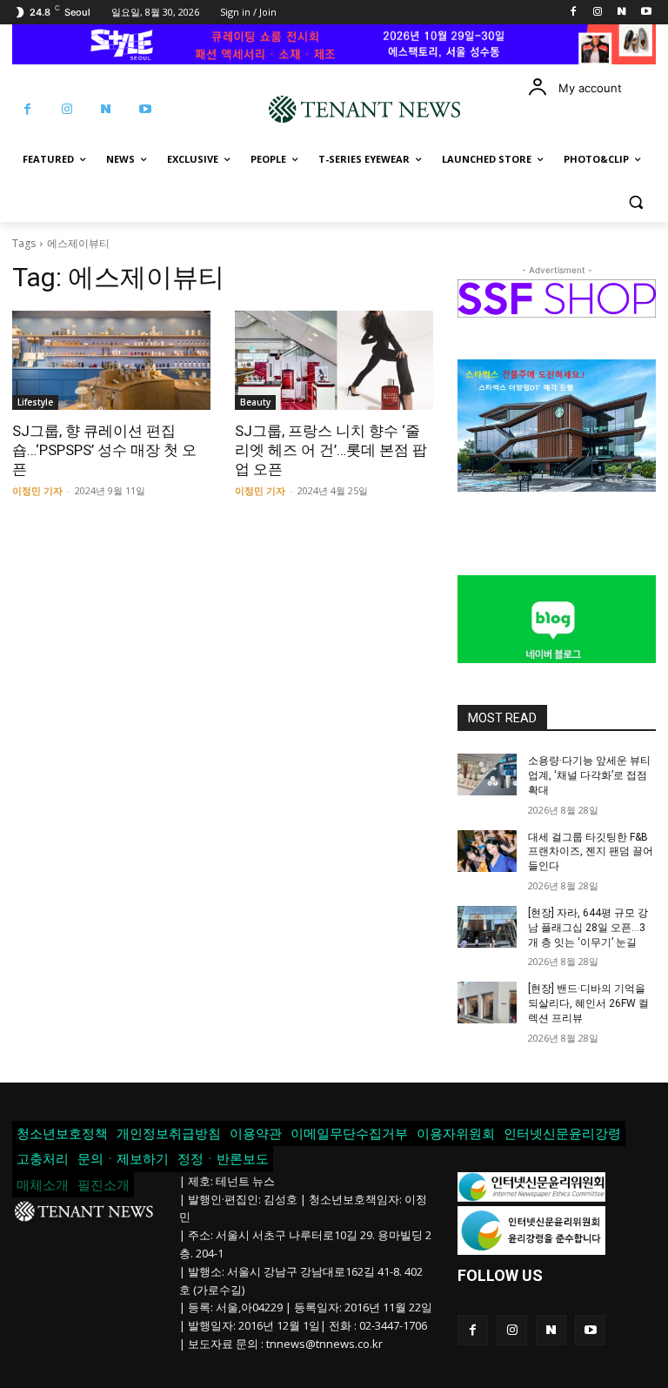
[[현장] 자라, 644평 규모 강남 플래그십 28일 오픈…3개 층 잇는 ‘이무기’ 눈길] (487, 927)
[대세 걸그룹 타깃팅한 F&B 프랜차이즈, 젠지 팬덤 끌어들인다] (487, 851)
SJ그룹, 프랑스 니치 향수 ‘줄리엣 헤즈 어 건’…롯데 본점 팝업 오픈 (331, 450)
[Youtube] (646, 13)
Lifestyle (35, 402)
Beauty (255, 402)
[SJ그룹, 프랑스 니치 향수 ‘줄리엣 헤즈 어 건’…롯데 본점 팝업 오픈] (334, 360)
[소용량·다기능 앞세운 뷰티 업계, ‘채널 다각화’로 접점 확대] (487, 774)
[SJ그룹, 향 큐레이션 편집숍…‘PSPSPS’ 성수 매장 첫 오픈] (111, 360)
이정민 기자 (37, 490)
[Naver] (621, 13)
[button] (635, 201)
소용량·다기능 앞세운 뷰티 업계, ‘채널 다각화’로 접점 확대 (589, 775)
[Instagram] (598, 13)
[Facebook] (574, 13)
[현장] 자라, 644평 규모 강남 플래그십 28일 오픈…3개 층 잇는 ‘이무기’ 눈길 (588, 928)
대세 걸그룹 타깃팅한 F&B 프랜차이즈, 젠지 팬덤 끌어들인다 (590, 852)
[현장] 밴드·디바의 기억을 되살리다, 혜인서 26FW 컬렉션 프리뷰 (588, 1003)
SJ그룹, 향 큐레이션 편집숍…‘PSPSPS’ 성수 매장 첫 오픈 (104, 450)
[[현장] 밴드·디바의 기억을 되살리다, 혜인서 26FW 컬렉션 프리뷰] (487, 1002)
